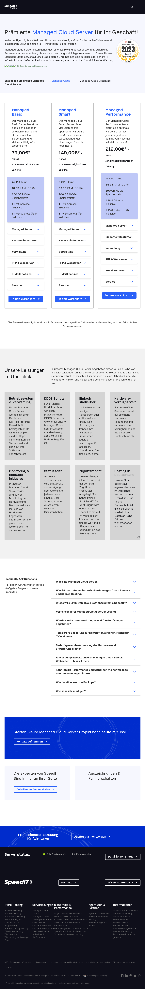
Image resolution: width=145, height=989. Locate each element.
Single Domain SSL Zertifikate (68, 913)
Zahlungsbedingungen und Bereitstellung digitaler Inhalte (71, 962)
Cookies (8, 967)
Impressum (41, 962)
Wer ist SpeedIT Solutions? (126, 910)
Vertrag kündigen (104, 962)
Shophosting (11, 925)
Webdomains (11, 934)
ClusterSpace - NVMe (43, 928)
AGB (6, 962)
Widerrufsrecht (28, 962)
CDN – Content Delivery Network (70, 919)
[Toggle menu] (137, 7)
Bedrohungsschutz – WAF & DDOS (71, 928)
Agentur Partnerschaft (99, 913)
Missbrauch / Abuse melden (125, 962)
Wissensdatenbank (120, 882)
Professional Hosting (15, 916)
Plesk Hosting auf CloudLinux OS (13, 921)
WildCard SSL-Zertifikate (66, 916)
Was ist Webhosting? (123, 931)
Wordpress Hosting (14, 931)
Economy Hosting (13, 910)
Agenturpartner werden (90, 836)
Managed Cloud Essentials (95, 80)
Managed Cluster (40, 916)
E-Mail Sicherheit (121, 919)
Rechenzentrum (120, 925)
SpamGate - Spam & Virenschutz (70, 931)
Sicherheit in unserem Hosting (68, 934)
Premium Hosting (13, 913)
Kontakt (66, 882)
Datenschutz (15, 962)
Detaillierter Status (120, 856)
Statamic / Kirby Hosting (16, 928)
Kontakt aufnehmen (29, 741)
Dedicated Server (41, 931)
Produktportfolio (121, 922)
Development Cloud (42, 919)
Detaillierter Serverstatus (33, 789)
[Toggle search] (132, 7)
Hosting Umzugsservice (124, 928)
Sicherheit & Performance (38, 936)
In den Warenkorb (23, 299)
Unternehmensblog (122, 913)
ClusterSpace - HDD (42, 925)
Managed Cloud (60, 80)
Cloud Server (38, 922)
